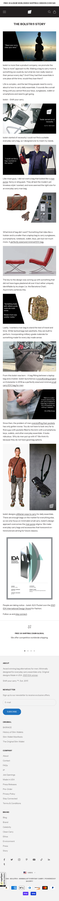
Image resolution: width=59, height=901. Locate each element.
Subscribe (12, 711)
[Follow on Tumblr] (4, 864)
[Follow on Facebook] (4, 859)
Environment (9, 841)
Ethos (5, 836)
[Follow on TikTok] (41, 859)
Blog (5, 817)
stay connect (21, 614)
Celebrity (7, 827)
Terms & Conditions (12, 803)
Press (5, 846)
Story (5, 850)
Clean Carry (8, 832)
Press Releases (10, 784)
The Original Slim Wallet (13, 741)
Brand (5, 822)
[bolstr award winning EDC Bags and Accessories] (29, 477)
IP (4, 770)
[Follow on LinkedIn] (49, 859)
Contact (6, 760)
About (5, 756)
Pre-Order (7, 789)
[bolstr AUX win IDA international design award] (29, 568)
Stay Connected (10, 798)
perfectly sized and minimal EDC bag (26, 242)
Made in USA (9, 779)
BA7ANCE (7, 727)
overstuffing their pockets (43, 423)
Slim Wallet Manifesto (13, 737)
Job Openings (9, 775)
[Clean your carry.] (29, 404)
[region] (29, 635)
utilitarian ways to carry (26, 514)
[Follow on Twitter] (11, 859)
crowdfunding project (46, 378)
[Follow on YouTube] (34, 859)
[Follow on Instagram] (19, 859)
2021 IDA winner (30, 675)
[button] (3, 879)
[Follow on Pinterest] (26, 859)
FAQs (5, 765)
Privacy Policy (9, 794)
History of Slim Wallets (13, 732)
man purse (30, 524)
